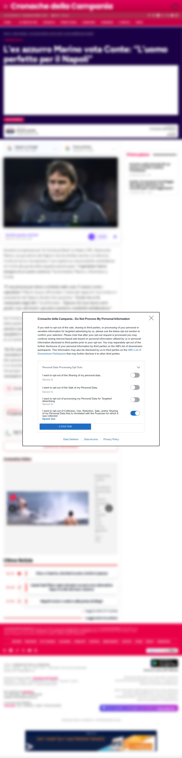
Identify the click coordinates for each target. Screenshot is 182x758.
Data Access (91, 439)
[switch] (135, 375)
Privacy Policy (111, 439)
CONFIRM (65, 426)
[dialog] (91, 379)
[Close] (152, 319)
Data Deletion (71, 439)
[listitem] (91, 367)
